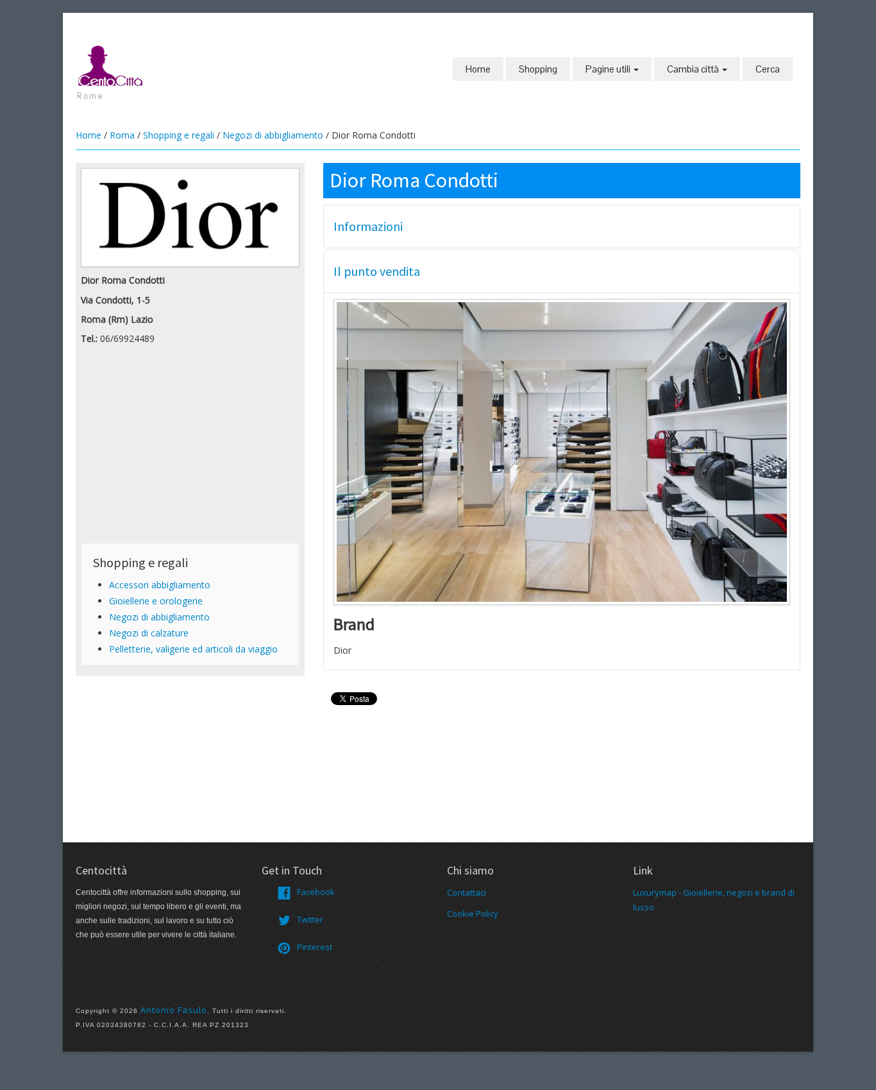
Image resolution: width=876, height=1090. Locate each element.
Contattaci (466, 892)
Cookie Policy (472, 913)
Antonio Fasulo (173, 1010)
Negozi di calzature (149, 633)
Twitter (310, 919)
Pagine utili (608, 69)
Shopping (538, 69)
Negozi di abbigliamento (273, 135)
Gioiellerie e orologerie (156, 601)
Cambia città (694, 69)
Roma (122, 135)
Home (478, 69)
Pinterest (314, 947)
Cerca (767, 69)
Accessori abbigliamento (159, 585)
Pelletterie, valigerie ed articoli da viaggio (193, 649)
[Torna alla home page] (111, 64)
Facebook (316, 892)
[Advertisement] (190, 448)
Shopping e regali (178, 135)
